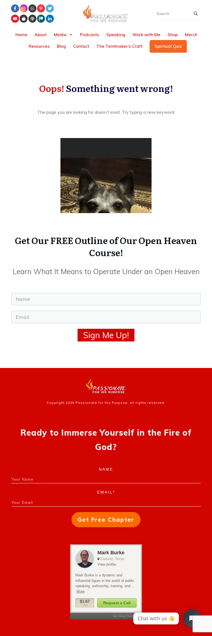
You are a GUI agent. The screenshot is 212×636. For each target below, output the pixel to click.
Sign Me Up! (106, 335)
